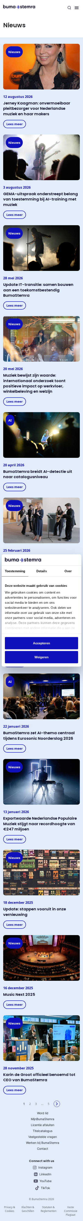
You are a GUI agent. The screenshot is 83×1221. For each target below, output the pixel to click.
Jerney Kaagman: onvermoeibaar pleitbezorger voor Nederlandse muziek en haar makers (36, 108)
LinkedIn (45, 1174)
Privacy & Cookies (9, 1209)
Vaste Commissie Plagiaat (70, 1211)
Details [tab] (41, 571)
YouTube (46, 1181)
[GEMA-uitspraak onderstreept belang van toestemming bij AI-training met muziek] (41, 157)
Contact (42, 1148)
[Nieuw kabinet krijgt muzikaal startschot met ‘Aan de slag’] (41, 520)
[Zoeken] (69, 8)
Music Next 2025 (19, 994)
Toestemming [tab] (15, 571)
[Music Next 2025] (41, 957)
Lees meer (14, 124)
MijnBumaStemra (42, 1119)
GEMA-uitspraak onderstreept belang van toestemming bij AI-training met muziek (40, 199)
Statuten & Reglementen (48, 1209)
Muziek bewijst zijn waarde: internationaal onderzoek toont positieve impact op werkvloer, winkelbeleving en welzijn (34, 383)
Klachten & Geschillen (27, 1209)
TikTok (45, 1188)
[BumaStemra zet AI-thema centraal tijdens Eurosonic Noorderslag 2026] (41, 696)
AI (10, 420)
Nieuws (14, 52)
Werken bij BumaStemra (42, 1142)
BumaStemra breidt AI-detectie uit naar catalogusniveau (37, 474)
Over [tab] (68, 571)
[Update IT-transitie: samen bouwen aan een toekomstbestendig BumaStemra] (41, 248)
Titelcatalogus (42, 1131)
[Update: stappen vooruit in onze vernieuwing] (41, 872)
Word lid (42, 1113)
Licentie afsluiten (42, 1125)
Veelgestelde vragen (42, 1137)
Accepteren (41, 643)
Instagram (45, 1167)
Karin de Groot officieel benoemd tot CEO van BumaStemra (39, 1077)
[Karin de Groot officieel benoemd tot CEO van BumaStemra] (41, 1037)
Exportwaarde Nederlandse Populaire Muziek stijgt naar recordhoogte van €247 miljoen (40, 823)
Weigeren (41, 657)
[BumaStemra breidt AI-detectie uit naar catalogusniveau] (41, 434)
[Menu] (76, 7)
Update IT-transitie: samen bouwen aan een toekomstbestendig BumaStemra (38, 290)
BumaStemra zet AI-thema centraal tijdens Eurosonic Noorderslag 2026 (39, 735)
